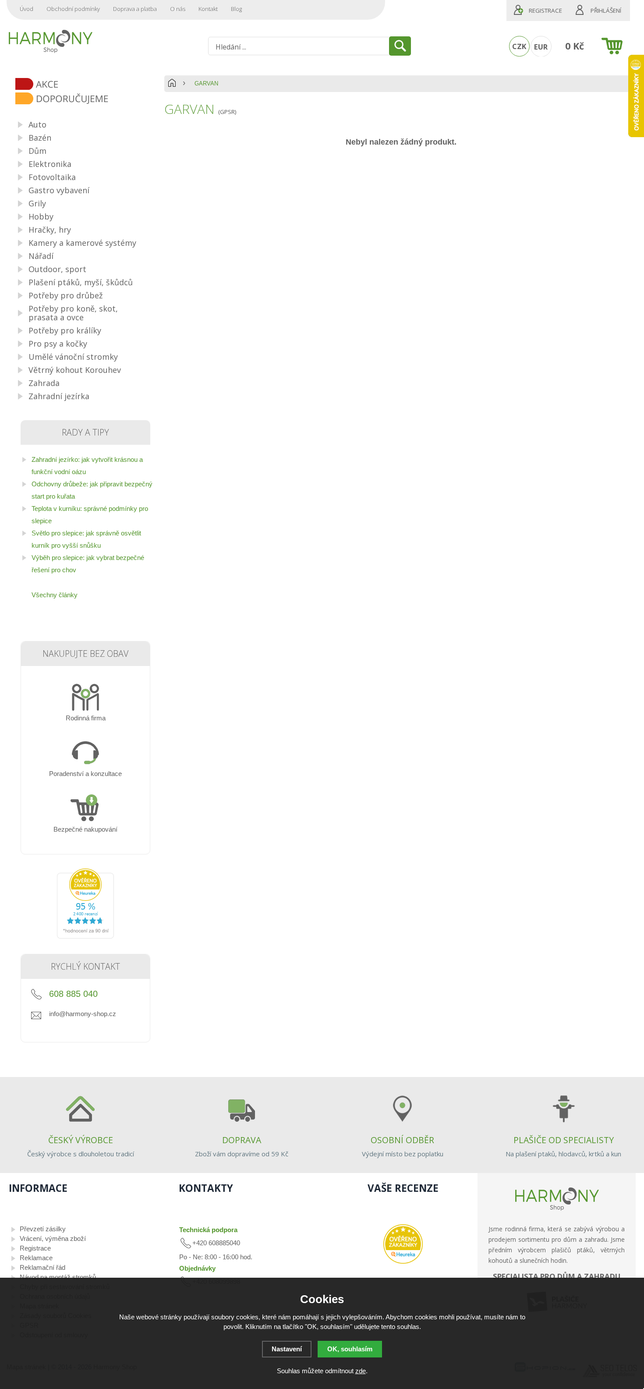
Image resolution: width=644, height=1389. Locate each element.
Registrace (545, 10)
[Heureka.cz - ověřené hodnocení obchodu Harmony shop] (85, 936)
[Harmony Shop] (50, 41)
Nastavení (287, 1349)
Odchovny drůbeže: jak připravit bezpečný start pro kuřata (92, 490)
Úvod (26, 9)
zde (360, 1371)
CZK (519, 46)
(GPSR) (227, 112)
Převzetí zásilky (43, 1229)
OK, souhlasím (349, 1349)
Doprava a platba (135, 9)
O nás (177, 9)
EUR (541, 47)
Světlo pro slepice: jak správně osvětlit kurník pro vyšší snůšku (86, 539)
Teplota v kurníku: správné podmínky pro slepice (90, 514)
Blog (236, 9)
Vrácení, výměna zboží (53, 1238)
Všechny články (55, 595)
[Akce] (88, 84)
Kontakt (208, 9)
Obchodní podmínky (73, 9)
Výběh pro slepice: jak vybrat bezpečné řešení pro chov (88, 564)
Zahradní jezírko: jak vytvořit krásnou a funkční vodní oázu (87, 465)
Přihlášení (606, 10)
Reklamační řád (42, 1267)
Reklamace (36, 1257)
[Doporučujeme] (88, 99)
